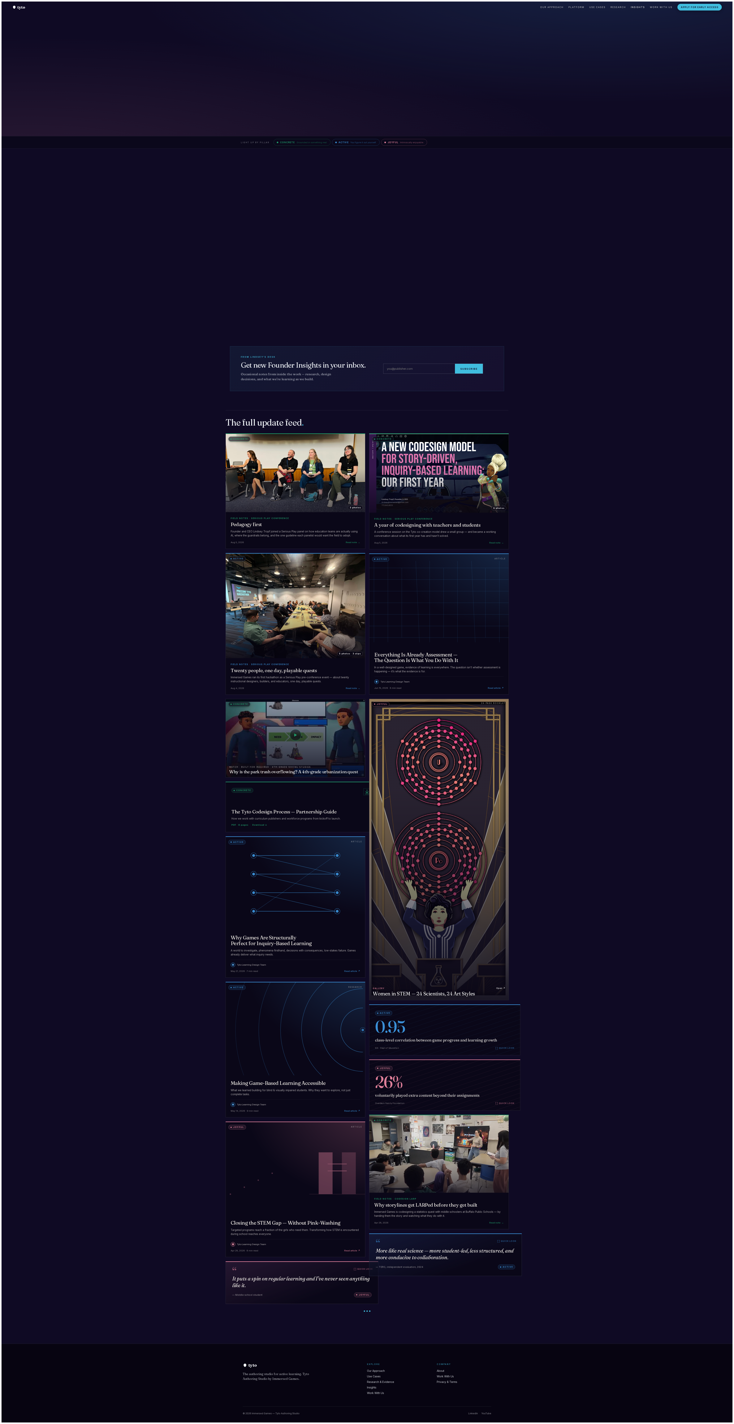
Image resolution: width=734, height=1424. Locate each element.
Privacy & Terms (447, 1381)
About (440, 1370)
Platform (576, 7)
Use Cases (597, 7)
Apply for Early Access (699, 7)
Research (618, 7)
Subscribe (469, 368)
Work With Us (661, 7)
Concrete (303, 142)
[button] (301, 807)
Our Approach (551, 7)
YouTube (486, 1413)
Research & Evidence (380, 1381)
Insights (638, 7)
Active (357, 142)
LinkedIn (473, 1413)
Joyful (406, 142)
